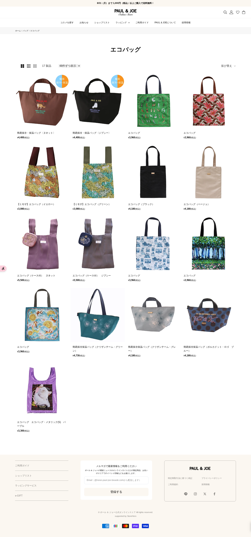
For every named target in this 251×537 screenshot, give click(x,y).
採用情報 (186, 22)
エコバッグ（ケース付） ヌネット (36, 275)
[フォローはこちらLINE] (186, 494)
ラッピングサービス (26, 485)
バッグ (25, 31)
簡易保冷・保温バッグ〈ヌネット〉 (36, 132)
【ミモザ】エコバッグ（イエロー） (36, 204)
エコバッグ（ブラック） (141, 204)
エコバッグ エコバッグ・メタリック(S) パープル (41, 424)
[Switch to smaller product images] (28, 66)
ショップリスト (102, 22)
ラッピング (121, 22)
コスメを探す (67, 22)
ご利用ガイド (142, 22)
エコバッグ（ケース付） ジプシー (92, 275)
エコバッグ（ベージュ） (197, 204)
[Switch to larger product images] (22, 66)
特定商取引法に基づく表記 (180, 478)
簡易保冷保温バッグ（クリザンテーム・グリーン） (98, 349)
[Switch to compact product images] (35, 66)
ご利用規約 (173, 484)
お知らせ (84, 22)
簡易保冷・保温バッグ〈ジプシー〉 (92, 132)
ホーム (18, 31)
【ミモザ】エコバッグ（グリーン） (92, 204)
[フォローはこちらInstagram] (195, 494)
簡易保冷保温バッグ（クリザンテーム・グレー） (152, 349)
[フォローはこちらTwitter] (205, 494)
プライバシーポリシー (212, 478)
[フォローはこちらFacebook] (214, 494)
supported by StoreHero (125, 516)
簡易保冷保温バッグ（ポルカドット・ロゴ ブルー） (209, 349)
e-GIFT (19, 495)
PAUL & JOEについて (165, 22)
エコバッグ (134, 132)
